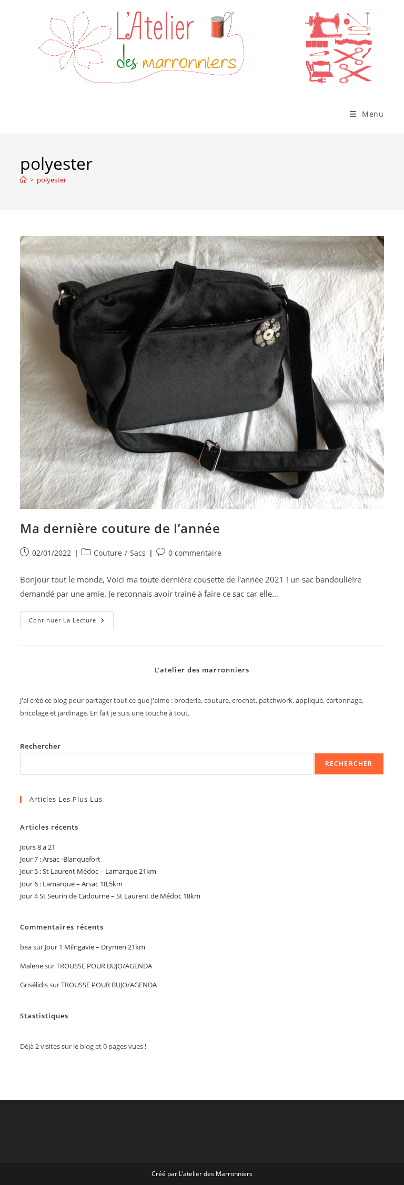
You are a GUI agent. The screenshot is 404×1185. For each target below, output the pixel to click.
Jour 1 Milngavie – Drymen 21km (95, 947)
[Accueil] (23, 180)
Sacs (138, 553)
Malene (31, 966)
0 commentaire (194, 553)
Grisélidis (34, 984)
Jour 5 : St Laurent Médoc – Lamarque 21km (88, 871)
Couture (108, 553)
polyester (51, 180)
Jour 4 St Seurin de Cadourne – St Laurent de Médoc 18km (110, 896)
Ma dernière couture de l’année (120, 528)
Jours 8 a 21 (37, 847)
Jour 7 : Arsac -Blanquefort (60, 859)
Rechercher (40, 746)
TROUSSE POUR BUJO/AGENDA (104, 966)
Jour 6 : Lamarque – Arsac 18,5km (71, 883)
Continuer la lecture (71, 622)
